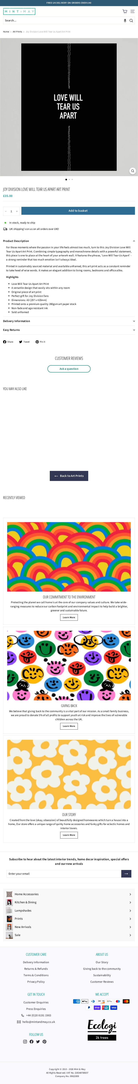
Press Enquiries (36, 1009)
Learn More (69, 617)
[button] (125, 20)
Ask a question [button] (69, 369)
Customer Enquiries (36, 1002)
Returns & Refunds (36, 969)
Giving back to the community (102, 969)
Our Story (102, 962)
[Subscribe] (126, 874)
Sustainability (102, 975)
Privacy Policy (36, 982)
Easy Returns (11, 330)
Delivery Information (16, 321)
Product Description (16, 241)
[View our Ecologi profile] (102, 1030)
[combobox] (69, 20)
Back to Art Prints (71, 476)
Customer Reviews (102, 982)
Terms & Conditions (36, 975)
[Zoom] (132, 171)
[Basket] (125, 11)
